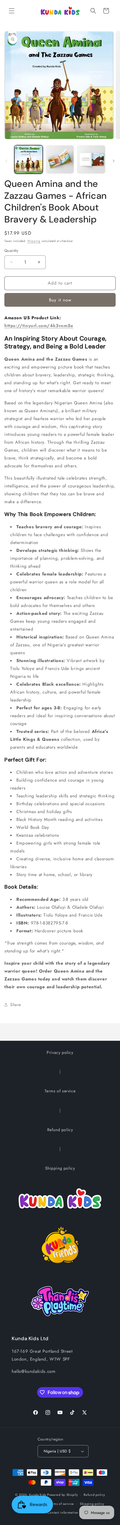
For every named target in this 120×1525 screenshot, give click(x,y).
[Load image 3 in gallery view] (91, 159)
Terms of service (60, 1091)
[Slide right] (113, 161)
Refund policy (60, 1130)
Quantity (11, 250)
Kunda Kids (37, 1494)
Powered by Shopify (62, 1494)
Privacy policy (60, 1052)
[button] (11, 10)
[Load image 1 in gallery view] (28, 159)
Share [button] (15, 1005)
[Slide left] (6, 161)
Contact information (62, 1512)
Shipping (33, 241)
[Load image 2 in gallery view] (60, 159)
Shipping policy (60, 1168)
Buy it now (60, 300)
